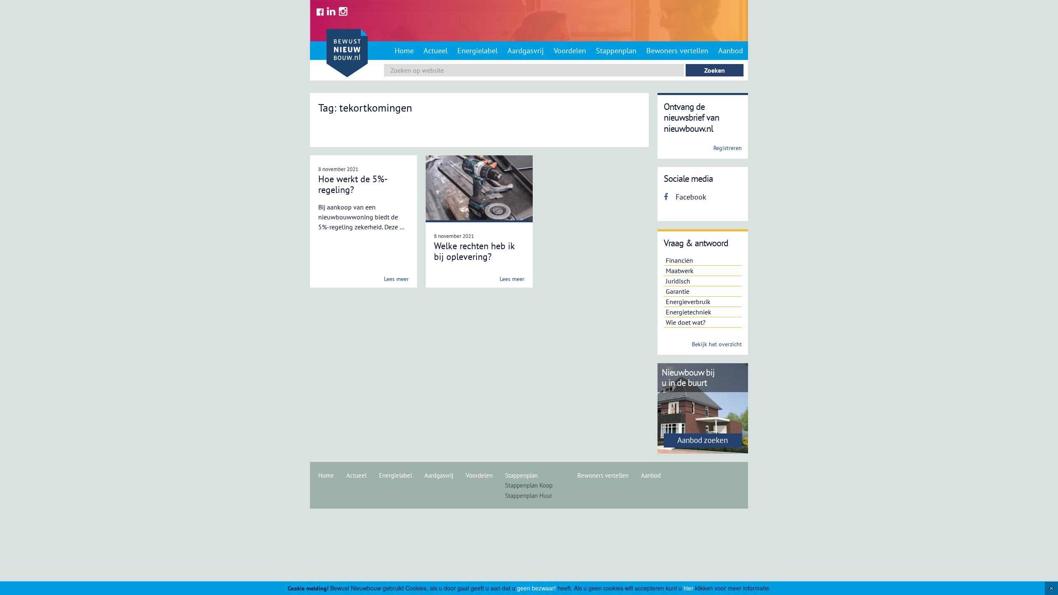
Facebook (690, 197)
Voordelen (570, 50)
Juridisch (678, 281)
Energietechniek (688, 312)
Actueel (436, 50)
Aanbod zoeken (702, 440)
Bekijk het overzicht (717, 344)
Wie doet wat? (685, 322)
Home (404, 50)
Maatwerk (679, 271)
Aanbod (730, 50)
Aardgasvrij (526, 50)
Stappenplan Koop (529, 485)
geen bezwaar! (536, 588)
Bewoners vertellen (677, 50)
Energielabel (478, 50)
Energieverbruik (688, 302)
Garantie (677, 291)
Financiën (679, 260)
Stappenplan (616, 50)
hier (688, 588)
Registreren (727, 148)
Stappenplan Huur (528, 496)
